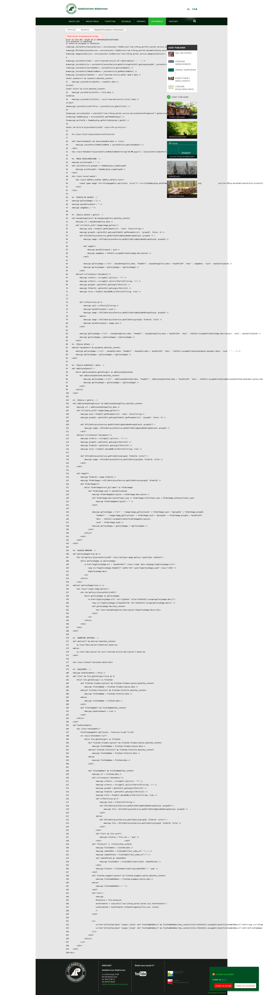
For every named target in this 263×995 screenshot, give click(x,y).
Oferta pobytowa (177, 117)
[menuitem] (74, 21)
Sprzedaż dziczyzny (178, 137)
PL (188, 9)
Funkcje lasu (174, 176)
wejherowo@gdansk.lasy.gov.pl (115, 984)
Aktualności (85, 30)
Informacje (71, 30)
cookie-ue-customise (245, 985)
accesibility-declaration (217, 993)
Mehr (224, 979)
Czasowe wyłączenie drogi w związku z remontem (184, 90)
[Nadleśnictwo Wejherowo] (71, 8)
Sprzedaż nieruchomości (183, 62)
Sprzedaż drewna (176, 196)
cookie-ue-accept (223, 985)
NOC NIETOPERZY (183, 53)
